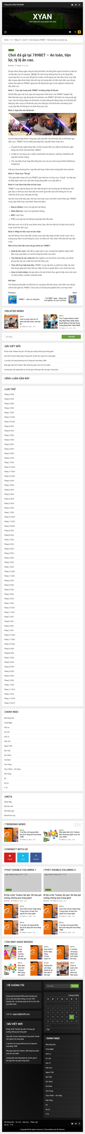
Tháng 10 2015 (9, 703)
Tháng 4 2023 (9, 553)
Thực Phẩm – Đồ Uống (12, 769)
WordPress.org (9, 815)
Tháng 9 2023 (9, 531)
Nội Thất (7, 751)
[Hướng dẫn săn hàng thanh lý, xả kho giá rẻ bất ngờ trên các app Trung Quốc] (51, 835)
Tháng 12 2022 (9, 571)
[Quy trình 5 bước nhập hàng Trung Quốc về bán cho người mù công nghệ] (11, 911)
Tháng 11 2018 (9, 698)
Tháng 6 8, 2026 (18, 901)
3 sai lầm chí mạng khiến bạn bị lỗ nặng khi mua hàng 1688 (25, 361)
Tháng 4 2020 (9, 671)
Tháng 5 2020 (9, 667)
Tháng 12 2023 (9, 517)
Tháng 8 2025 (9, 431)
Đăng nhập (8, 802)
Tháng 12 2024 (9, 467)
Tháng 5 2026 (9, 399)
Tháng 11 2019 (9, 689)
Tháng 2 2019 (9, 694)
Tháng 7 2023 (9, 540)
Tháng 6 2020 (9, 662)
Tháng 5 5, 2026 (26, 326)
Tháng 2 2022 (9, 599)
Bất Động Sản (9, 718)
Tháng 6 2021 (9, 621)
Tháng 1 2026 (9, 413)
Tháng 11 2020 (9, 639)
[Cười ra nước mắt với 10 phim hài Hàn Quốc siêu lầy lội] (11, 321)
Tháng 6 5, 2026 (26, 932)
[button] (5, 32)
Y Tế (5, 788)
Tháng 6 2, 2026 (66, 839)
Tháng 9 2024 (9, 481)
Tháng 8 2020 (9, 653)
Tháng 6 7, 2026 (26, 916)
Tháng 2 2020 (9, 680)
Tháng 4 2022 (9, 590)
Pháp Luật (34, 1122)
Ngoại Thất (8, 746)
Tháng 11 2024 (9, 472)
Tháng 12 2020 (9, 635)
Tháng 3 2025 (9, 453)
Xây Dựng (7, 774)
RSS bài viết (8, 806)
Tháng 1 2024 (9, 512)
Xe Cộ (6, 783)
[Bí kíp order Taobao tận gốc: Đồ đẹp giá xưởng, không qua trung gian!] (22, 882)
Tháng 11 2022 (9, 576)
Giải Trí (11, 50)
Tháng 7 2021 (9, 617)
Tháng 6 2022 (9, 581)
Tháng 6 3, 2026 (26, 839)
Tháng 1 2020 (9, 685)
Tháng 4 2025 (9, 449)
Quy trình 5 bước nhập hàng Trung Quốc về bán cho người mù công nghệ (29, 356)
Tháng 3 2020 (9, 676)
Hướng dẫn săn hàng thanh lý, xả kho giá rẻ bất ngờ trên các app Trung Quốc (31, 370)
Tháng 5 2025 (9, 444)
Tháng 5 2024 (9, 494)
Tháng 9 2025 (9, 426)
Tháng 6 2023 (9, 544)
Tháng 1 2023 (9, 567)
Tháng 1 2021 (9, 630)
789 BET (34, 74)
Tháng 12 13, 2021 (23, 65)
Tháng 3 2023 (9, 558)
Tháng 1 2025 (9, 462)
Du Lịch (7, 732)
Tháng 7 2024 (9, 485)
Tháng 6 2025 (9, 440)
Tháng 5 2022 (9, 585)
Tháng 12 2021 (9, 608)
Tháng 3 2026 (9, 404)
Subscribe (79, 32)
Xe (5, 778)
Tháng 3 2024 (9, 503)
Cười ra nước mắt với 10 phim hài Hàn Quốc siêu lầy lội (30, 321)
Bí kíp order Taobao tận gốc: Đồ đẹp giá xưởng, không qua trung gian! (29, 351)
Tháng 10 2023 (9, 526)
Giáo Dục (7, 741)
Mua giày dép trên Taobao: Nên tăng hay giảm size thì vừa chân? (27, 365)
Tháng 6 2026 (9, 394)
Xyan (42, 16)
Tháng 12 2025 (9, 417)
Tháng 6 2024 (9, 490)
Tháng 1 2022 (9, 603)
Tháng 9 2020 (9, 649)
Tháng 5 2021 (9, 626)
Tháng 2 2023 (9, 562)
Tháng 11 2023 (9, 521)
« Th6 (48, 1029)
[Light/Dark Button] (71, 32)
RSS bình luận (9, 811)
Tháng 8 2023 (9, 535)
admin (12, 65)
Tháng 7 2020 (9, 658)
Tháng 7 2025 (9, 435)
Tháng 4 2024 (9, 499)
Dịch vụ (7, 727)
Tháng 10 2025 (9, 422)
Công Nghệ (8, 723)
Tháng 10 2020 (9, 644)
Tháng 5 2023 (9, 549)
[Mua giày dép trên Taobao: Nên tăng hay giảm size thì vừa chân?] (11, 835)
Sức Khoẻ (7, 755)
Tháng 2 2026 (9, 408)
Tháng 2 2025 (9, 458)
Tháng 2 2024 (9, 508)
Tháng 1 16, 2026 (66, 328)
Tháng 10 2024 (9, 476)
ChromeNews (49, 1129)
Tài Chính (7, 760)
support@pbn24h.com (21, 1014)
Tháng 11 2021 (9, 612)
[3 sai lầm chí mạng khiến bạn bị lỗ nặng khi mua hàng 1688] (11, 927)
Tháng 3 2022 (9, 594)
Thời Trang (8, 764)
